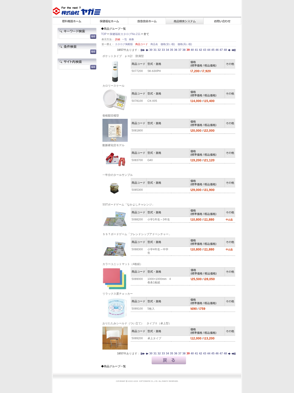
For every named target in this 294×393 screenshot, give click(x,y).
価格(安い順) (168, 44)
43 (204, 49)
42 (200, 49)
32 (159, 49)
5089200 (137, 338)
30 (151, 49)
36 (175, 49)
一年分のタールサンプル (117, 175)
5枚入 (151, 308)
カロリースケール (113, 85)
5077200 (137, 71)
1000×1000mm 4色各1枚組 (159, 280)
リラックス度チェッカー (117, 293)
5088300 (137, 249)
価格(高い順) (185, 44)
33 (163, 49)
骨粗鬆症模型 (110, 115)
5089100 (137, 308)
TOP (104, 34)
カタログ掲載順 (124, 44)
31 (155, 49)
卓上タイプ (154, 338)
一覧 (124, 39)
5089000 (137, 279)
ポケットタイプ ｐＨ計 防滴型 (123, 56)
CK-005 (152, 101)
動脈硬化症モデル (113, 145)
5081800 (137, 130)
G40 (150, 160)
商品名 (154, 44)
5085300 (137, 189)
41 (196, 49)
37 (179, 49)
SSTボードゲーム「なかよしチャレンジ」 (128, 204)
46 (217, 49)
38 (184, 49)
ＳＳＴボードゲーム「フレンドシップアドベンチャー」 (136, 234)
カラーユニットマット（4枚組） (122, 264)
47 (221, 49)
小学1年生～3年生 (158, 219)
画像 (131, 39)
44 (208, 49)
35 (171, 49)
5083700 (137, 160)
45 (213, 49)
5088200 (137, 219)
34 (167, 49)
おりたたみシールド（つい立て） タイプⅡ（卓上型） (136, 323)
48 (225, 49)
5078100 (137, 101)
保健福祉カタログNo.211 (125, 34)
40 (192, 49)
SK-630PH (154, 71)
